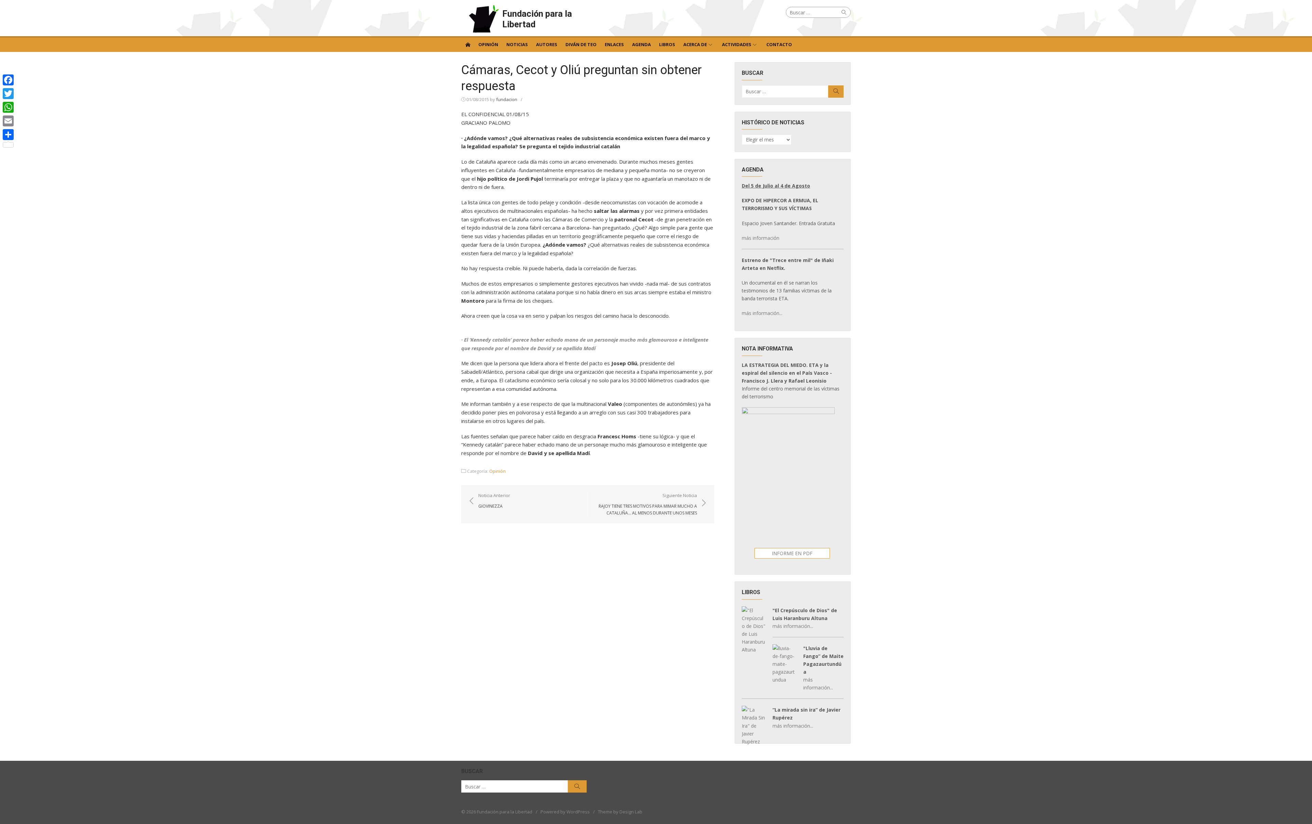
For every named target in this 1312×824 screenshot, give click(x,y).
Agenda (641, 44)
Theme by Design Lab (620, 812)
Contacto (779, 44)
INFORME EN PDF (792, 553)
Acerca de (695, 44)
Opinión (488, 44)
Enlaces (614, 44)
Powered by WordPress (565, 812)
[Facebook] (8, 80)
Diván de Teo (581, 44)
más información (760, 238)
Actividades (736, 44)
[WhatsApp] (8, 107)
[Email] (8, 121)
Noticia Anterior (494, 500)
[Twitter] (8, 93)
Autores (546, 44)
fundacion (506, 99)
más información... (762, 313)
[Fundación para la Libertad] (467, 44)
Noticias (517, 44)
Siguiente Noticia (648, 504)
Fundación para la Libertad (537, 19)
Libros (667, 44)
